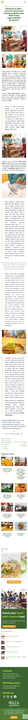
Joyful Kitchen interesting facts (14, 6)
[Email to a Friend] (12, 434)
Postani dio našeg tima (12, 646)
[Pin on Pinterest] (14, 434)
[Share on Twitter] (10, 434)
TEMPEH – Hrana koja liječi (14, 641)
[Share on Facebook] (8, 434)
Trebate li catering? (11, 652)
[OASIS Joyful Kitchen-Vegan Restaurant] (11, 2)
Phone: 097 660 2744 (9, 674)
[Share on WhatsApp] (6, 434)
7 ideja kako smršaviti (12, 636)
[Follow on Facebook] (4, 697)
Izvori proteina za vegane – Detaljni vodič (16, 657)
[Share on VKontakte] (16, 434)
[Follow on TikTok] (11, 697)
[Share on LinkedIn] (17, 434)
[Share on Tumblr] (19, 434)
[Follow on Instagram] (8, 697)
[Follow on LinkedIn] (15, 697)
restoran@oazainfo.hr (9, 676)
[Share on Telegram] (21, 434)
